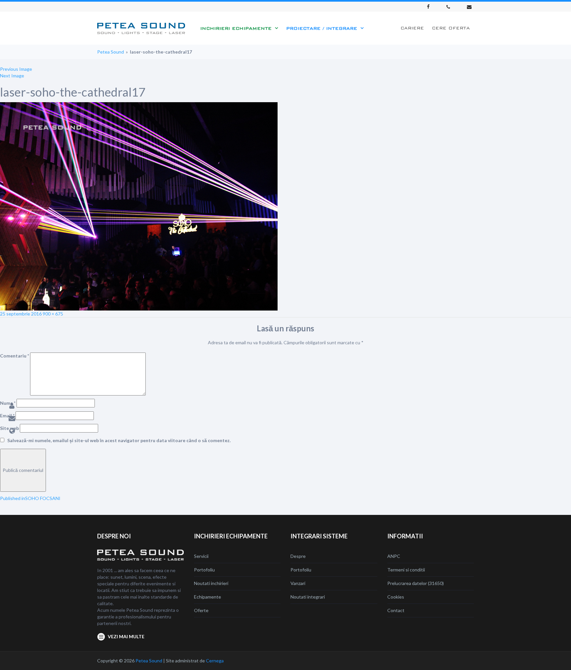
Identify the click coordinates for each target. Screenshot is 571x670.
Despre (298, 556)
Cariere (412, 27)
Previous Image (16, 69)
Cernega (215, 660)
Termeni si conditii (406, 569)
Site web (9, 428)
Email (7, 415)
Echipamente (207, 597)
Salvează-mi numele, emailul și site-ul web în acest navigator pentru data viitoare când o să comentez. (119, 440)
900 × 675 (53, 313)
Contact (395, 610)
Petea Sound (110, 52)
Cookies (395, 597)
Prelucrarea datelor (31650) (415, 583)
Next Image (12, 75)
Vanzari (297, 583)
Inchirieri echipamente (236, 28)
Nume (8, 403)
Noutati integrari (307, 597)
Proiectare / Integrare (321, 28)
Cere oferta (451, 27)
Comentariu (14, 355)
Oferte (201, 610)
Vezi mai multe (126, 636)
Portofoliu (204, 569)
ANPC (393, 556)
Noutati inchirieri (211, 583)
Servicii (201, 556)
